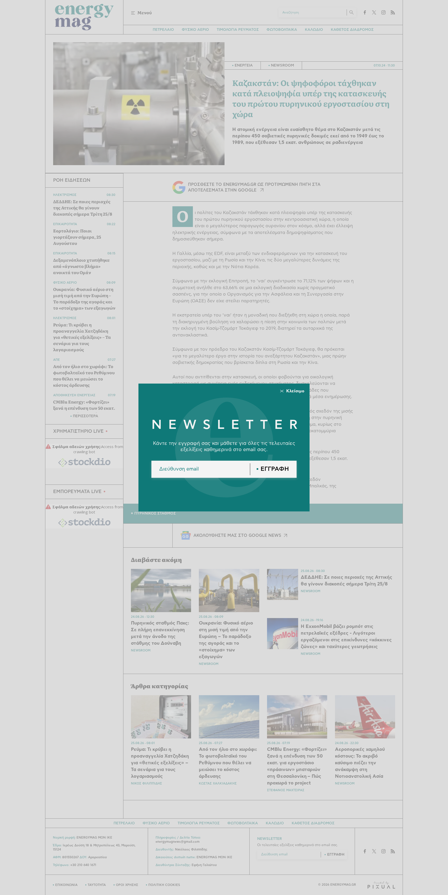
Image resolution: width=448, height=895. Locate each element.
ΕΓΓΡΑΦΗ (275, 469)
